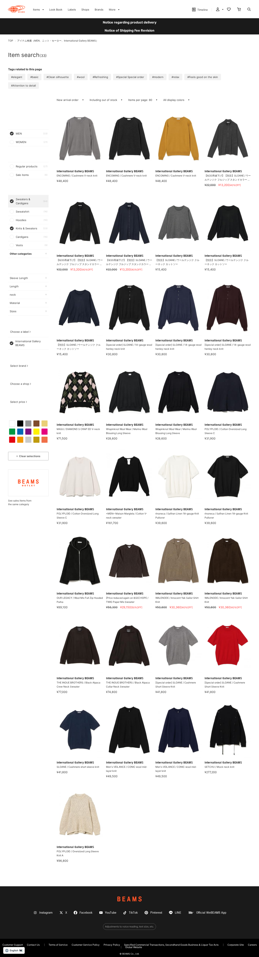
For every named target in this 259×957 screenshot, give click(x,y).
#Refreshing (100, 77)
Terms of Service (58, 944)
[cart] (239, 9)
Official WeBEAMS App (211, 912)
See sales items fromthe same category (19, 502)
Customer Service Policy (86, 944)
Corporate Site (235, 944)
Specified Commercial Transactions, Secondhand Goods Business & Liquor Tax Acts (171, 944)
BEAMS (129, 898)
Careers (252, 944)
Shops (85, 9)
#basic (34, 77)
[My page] (219, 9)
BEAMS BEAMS (16, 9)
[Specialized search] (249, 9)
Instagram (46, 912)
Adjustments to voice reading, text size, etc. (129, 926)
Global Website (133, 947)
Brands (99, 9)
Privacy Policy (112, 944)
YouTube (110, 912)
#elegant (16, 77)
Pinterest (156, 912)
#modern (157, 77)
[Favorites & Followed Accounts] (228, 9)
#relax (175, 77)
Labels (72, 9)
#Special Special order (130, 77)
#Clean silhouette (58, 77)
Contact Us (33, 944)
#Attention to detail (23, 85)
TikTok (133, 912)
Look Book (55, 9)
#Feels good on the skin (202, 77)
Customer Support (12, 944)
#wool (81, 77)
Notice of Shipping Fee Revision (129, 30)
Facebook (86, 912)
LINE (178, 912)
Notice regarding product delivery (129, 22)
